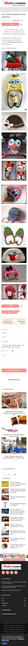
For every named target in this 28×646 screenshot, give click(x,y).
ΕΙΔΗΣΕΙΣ (14, 408)
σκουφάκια (5, 313)
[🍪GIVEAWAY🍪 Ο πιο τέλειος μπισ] (19, 556)
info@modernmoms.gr (9, 614)
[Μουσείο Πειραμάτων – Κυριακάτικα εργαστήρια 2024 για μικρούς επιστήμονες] (5, 484)
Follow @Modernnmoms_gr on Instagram (15, 559)
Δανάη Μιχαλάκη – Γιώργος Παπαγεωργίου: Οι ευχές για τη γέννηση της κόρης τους (17, 519)
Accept (4, 643)
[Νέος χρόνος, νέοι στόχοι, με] (12, 556)
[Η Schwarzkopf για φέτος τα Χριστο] (22, 556)
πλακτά (17, 311)
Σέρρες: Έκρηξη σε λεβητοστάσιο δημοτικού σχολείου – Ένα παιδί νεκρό (17, 533)
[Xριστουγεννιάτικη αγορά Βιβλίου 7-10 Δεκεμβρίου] (5, 504)
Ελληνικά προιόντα (7, 311)
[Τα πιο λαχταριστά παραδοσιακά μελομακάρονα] (5, 539)
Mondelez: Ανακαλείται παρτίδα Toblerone (11, 590)
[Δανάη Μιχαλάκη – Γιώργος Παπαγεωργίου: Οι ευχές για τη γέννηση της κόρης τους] (5, 519)
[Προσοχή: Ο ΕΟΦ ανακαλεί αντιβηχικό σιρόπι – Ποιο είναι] (14, 424)
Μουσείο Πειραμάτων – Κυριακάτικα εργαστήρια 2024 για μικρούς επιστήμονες (18, 484)
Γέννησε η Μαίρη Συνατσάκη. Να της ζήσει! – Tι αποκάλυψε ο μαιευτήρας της (17, 546)
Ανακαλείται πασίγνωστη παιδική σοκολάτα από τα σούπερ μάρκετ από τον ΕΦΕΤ (14, 413)
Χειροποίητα (13, 313)
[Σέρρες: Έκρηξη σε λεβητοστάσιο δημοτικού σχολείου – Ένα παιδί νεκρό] (14, 445)
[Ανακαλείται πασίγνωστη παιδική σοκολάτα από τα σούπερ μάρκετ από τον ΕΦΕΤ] (14, 400)
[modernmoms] (14, 3)
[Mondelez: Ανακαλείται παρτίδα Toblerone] (5, 497)
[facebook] (14, 382)
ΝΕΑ (14, 431)
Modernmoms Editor (18, 20)
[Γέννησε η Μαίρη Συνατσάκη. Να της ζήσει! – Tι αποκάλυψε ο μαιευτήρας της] (5, 546)
